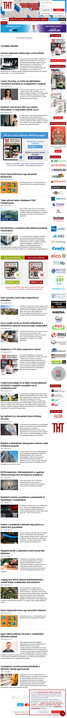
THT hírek (5, 19)
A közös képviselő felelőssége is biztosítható (22, 53)
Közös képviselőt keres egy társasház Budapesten (19, 175)
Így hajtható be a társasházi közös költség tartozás (21, 417)
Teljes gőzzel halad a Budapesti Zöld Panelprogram (18, 201)
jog (28, 19)
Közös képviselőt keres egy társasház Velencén (23, 610)
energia (21, 19)
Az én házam (53, 19)
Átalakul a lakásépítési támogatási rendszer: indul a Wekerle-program (24, 444)
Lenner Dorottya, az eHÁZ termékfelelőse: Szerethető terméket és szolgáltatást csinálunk (23, 82)
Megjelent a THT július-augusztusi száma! (21, 349)
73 (27, 697)
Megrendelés (58, 118)
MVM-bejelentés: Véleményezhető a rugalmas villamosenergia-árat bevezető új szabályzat (22, 473)
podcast (62, 19)
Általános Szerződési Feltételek (23, 714)
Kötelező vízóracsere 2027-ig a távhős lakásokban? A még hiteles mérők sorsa (19, 108)
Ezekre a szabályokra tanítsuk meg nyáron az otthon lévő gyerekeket (22, 525)
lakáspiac (44, 19)
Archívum (62, 60)
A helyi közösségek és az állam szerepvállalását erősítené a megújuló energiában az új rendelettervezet (23, 385)
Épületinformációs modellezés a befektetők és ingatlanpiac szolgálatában (23, 498)
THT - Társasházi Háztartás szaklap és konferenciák (58, 416)
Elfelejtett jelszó (46, 13)
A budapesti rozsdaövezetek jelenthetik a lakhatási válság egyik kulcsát (20, 667)
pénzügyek (34, 19)
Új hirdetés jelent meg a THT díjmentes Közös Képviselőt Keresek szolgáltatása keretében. (33, 183)
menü (4, 23)
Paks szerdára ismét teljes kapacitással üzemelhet (20, 299)
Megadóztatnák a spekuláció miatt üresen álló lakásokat (22, 552)
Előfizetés (54, 60)
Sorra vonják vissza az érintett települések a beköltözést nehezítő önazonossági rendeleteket (24, 324)
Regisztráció (46, 10)
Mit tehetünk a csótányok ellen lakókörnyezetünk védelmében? (24, 229)
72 (24, 697)
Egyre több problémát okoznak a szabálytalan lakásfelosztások (22, 635)
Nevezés (58, 151)
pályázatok (13, 19)
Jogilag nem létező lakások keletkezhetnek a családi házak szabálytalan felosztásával (22, 580)
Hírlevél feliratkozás (59, 13)
